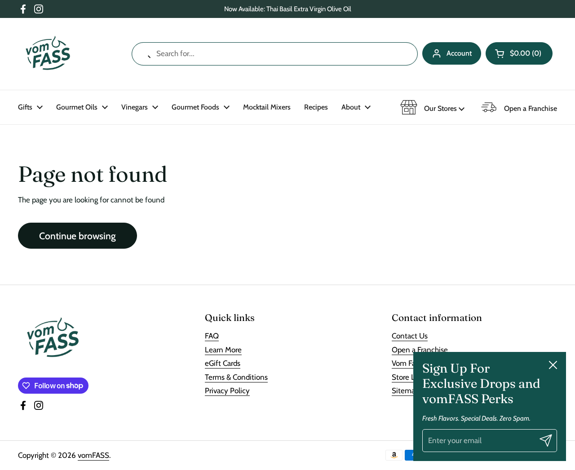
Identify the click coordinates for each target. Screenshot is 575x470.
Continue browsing (77, 236)
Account (459, 53)
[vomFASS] (48, 53)
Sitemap (405, 390)
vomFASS (93, 455)
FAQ (212, 335)
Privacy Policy (227, 390)
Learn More (223, 349)
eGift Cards (222, 363)
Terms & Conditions (236, 377)
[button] (519, 53)
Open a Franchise (420, 349)
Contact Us (410, 335)
